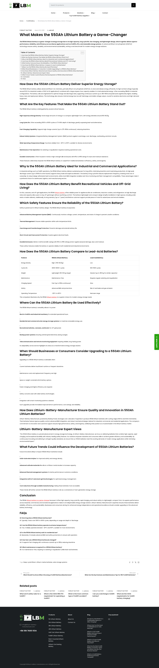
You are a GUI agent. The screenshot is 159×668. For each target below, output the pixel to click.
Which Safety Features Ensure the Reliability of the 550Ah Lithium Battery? (45, 63)
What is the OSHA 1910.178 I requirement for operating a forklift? (54, 596)
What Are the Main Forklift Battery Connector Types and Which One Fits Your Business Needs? (94, 648)
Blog (88, 615)
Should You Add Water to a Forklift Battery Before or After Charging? (95, 620)
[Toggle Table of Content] (81, 52)
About (70, 615)
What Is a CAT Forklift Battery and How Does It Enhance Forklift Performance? (94, 634)
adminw (37, 591)
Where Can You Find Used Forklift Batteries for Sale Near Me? (95, 626)
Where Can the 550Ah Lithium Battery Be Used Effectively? (40, 67)
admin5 (51, 30)
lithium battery (60, 193)
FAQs (24, 79)
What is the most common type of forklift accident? (78, 595)
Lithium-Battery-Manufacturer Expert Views (36, 73)
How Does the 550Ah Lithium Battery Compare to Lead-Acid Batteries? (44, 65)
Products (52, 615)
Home (21, 21)
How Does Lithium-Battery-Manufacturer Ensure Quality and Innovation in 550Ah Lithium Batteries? (53, 71)
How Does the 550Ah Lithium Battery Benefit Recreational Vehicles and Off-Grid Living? (49, 61)
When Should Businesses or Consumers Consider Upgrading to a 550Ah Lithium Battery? (49, 69)
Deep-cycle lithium (29, 562)
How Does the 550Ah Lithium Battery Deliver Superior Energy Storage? (43, 55)
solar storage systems (60, 562)
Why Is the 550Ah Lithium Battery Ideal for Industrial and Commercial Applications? (48, 59)
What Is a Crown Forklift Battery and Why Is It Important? (94, 641)
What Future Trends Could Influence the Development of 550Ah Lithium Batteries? (47, 75)
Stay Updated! (113, 615)
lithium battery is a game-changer (38, 500)
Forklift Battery (30, 21)
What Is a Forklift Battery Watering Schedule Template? (94, 655)
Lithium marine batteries (44, 562)
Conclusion (25, 77)
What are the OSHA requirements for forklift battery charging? (126, 596)
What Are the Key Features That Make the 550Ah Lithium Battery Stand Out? (45, 57)
